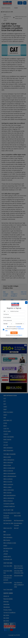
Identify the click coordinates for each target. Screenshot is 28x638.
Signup (14, 333)
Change (18, 327)
